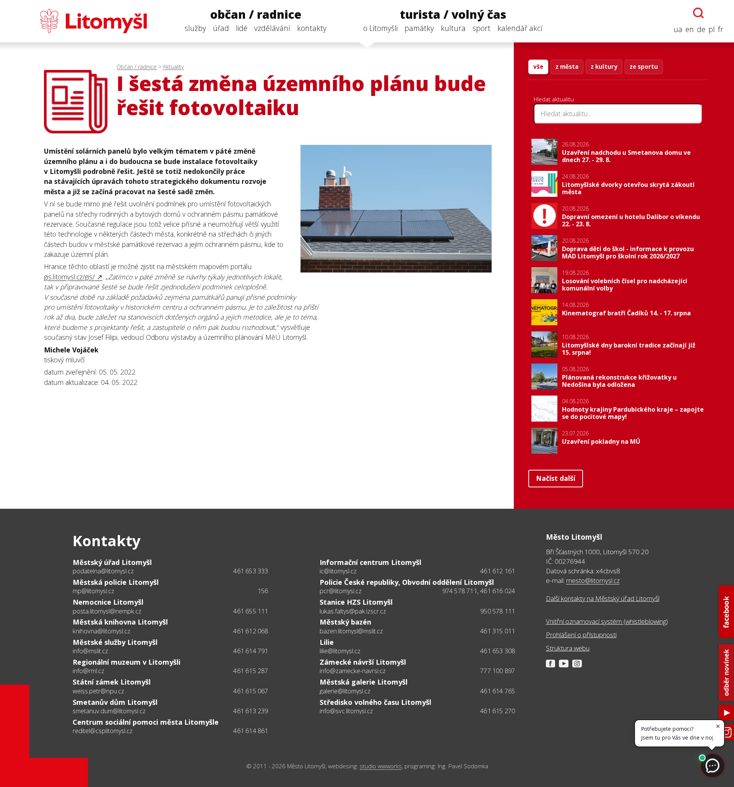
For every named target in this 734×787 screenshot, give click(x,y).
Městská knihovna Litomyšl (120, 621)
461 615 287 (250, 671)
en (689, 29)
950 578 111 (497, 611)
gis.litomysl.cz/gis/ (69, 276)
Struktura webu (567, 648)
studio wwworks (381, 766)
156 (263, 591)
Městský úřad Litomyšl (112, 562)
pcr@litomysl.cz (341, 590)
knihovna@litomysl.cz (101, 631)
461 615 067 (250, 691)
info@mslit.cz (90, 650)
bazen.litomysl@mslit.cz (351, 631)
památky (419, 28)
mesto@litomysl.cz (593, 580)
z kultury (604, 66)
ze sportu (644, 66)
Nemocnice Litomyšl (108, 602)
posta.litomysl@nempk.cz (107, 611)
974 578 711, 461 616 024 (478, 591)
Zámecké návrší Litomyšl (363, 662)
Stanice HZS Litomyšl (356, 602)
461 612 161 (497, 571)
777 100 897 (497, 671)
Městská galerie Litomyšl (364, 681)
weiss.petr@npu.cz (98, 691)
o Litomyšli (380, 28)
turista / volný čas (453, 14)
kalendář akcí (519, 28)
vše (538, 66)
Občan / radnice (137, 66)
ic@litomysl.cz (338, 571)
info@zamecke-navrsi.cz (353, 670)
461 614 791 (250, 651)
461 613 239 (250, 711)
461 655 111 (250, 611)
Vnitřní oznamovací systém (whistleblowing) (607, 621)
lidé (241, 28)
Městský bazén (345, 621)
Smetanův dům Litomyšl (115, 702)
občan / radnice (255, 14)
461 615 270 (497, 711)
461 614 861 (250, 731)
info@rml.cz (88, 670)
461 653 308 (497, 651)
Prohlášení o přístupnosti (581, 634)
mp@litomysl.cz (93, 590)
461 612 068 (250, 631)
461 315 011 (497, 631)
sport (481, 28)
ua (678, 29)
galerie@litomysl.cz (345, 691)
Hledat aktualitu (554, 99)
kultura (453, 28)
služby (195, 28)
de (701, 29)
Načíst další (555, 478)
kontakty (311, 28)
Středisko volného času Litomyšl (375, 702)
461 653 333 (250, 571)
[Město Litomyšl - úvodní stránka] (79, 21)
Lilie (327, 642)
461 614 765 (497, 691)
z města (566, 66)
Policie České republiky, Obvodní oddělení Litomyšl (407, 582)
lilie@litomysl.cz (340, 650)
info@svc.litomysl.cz (346, 710)
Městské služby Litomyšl (115, 642)
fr (720, 29)
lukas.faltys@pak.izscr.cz (353, 611)
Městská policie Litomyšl (116, 582)
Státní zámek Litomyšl (112, 681)
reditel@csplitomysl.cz (103, 730)
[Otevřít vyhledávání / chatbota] (698, 13)
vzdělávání (272, 28)
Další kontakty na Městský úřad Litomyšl (602, 598)
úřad (221, 28)
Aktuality (173, 66)
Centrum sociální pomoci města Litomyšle (146, 722)
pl (711, 29)
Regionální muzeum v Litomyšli (126, 662)
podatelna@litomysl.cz (103, 571)
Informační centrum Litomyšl (370, 562)
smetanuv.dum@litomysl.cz (109, 710)
